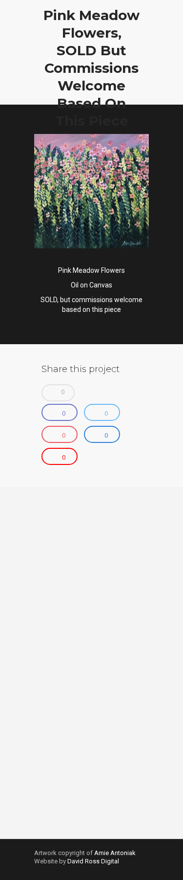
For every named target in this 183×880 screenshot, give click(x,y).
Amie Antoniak (115, 853)
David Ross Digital (93, 861)
